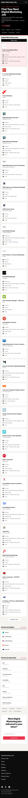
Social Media (11, 32)
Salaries (3, 767)
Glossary (3, 770)
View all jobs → (23, 627)
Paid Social (19, 708)
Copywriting (11, 708)
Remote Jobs (5, 758)
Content (18, 32)
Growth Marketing (17, 711)
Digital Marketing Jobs (9, 2)
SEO (13, 29)
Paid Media (4, 32)
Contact (3, 779)
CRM (10, 711)
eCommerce (4, 708)
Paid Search (18, 29)
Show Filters (14, 40)
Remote (8, 29)
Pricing (3, 764)
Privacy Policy (5, 776)
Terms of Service (6, 773)
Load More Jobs (14, 619)
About (3, 761)
